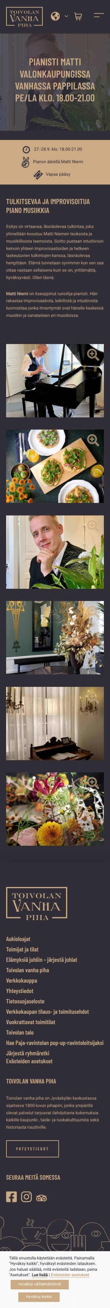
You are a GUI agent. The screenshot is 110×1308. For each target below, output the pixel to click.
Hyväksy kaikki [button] (39, 1297)
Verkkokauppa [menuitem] (21, 980)
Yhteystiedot (32, 1148)
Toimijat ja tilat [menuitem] (22, 949)
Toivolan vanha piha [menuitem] (27, 969)
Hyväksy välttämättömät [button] (39, 1284)
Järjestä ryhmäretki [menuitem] (27, 1053)
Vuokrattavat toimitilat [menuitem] (30, 1021)
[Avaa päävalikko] (99, 17)
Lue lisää (40, 1275)
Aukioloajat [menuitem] (18, 938)
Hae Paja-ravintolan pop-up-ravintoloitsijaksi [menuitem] (55, 1042)
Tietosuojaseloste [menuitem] (25, 1001)
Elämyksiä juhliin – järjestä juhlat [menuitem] (41, 959)
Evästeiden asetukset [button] (29, 1060)
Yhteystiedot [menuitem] (19, 990)
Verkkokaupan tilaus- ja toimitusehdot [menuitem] (47, 1011)
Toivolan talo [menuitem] (20, 1032)
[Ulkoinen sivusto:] (13, 1197)
